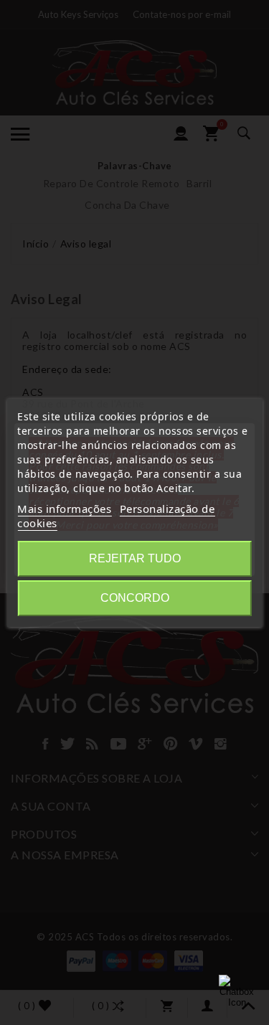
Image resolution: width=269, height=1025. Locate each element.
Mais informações (64, 508)
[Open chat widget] (237, 993)
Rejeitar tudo (135, 558)
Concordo (134, 598)
